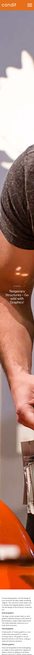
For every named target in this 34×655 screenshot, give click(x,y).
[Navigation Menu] (29, 5)
